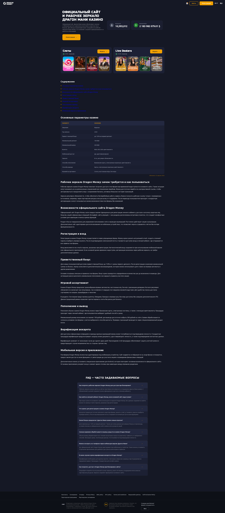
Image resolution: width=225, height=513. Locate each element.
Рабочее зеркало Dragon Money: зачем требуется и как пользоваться (86, 89)
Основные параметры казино (72, 86)
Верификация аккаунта (70, 108)
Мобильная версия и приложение (74, 111)
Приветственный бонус (70, 98)
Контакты (65, 494)
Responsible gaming (134, 494)
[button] (112, 385)
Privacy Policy (90, 494)
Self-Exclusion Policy (149, 494)
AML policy (100, 494)
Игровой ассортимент (70, 101)
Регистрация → (71, 37)
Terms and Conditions (119, 494)
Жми (145, 508)
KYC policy (108, 494)
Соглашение (73, 494)
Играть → (103, 51)
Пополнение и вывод (69, 104)
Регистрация (206, 3)
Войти (194, 3)
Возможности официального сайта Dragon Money (80, 92)
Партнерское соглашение (87, 497)
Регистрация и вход (69, 95)
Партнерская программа (69, 497)
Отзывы (81, 494)
